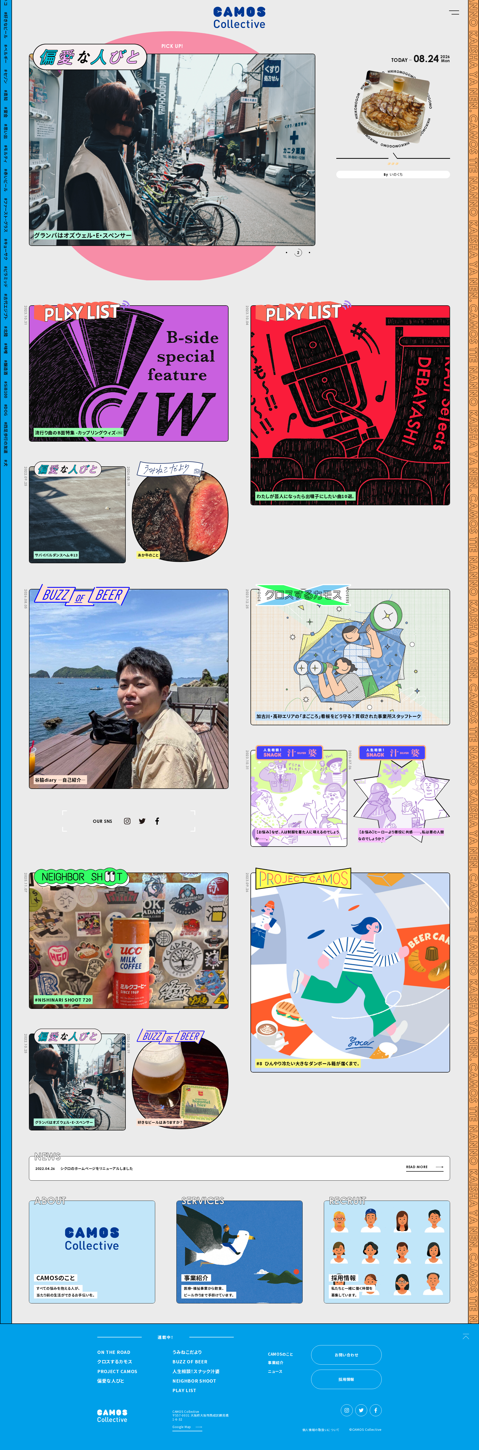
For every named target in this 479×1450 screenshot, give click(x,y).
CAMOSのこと (280, 1354)
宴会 (6, 105)
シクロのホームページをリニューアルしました (96, 1168)
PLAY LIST (184, 1390)
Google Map (181, 1427)
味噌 (6, 341)
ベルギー (6, 47)
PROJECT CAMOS (117, 1371)
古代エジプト (6, 300)
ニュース (275, 1371)
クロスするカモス (114, 1362)
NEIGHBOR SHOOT (194, 1381)
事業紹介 (276, 1363)
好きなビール (6, 18)
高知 (6, 88)
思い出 (6, 124)
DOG (6, 402)
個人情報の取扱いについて (320, 1430)
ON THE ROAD (113, 1352)
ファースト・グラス (6, 208)
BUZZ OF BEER (189, 1362)
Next (352, 1169)
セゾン (6, 69)
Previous (340, 1169)
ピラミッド (6, 269)
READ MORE (416, 1167)
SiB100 (6, 382)
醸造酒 (6, 360)
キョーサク (6, 242)
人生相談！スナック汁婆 (196, 1371)
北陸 (6, 324)
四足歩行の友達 (6, 430)
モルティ (6, 146)
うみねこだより (187, 1352)
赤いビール (6, 173)
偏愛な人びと (110, 1381)
